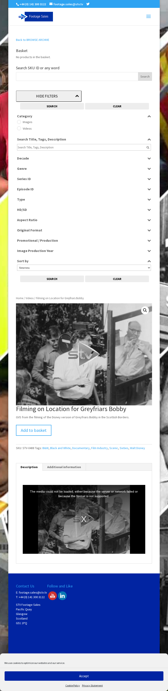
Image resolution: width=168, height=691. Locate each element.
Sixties (124, 448)
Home (19, 298)
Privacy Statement (92, 685)
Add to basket (34, 430)
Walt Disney (137, 448)
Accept (84, 676)
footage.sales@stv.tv (33, 592)
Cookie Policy (72, 685)
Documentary (81, 448)
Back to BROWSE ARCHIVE (32, 40)
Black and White (60, 448)
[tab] (29, 467)
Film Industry (99, 448)
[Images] (19, 121)
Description (29, 467)
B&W (45, 448)
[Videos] (19, 128)
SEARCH (52, 106)
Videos (29, 298)
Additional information (64, 467)
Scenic (113, 448)
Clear (117, 106)
